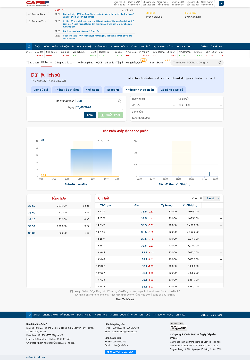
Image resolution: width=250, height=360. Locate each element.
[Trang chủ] (29, 46)
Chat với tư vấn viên (122, 352)
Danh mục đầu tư (39, 21)
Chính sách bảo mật (35, 357)
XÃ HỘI (37, 46)
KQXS (99, 62)
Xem (90, 115)
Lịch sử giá (41, 89)
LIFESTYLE (180, 46)
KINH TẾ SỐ (144, 46)
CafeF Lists (216, 46)
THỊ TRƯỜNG (159, 46)
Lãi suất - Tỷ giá (114, 62)
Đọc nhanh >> (128, 10)
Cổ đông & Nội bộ (172, 89)
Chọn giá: (197, 198)
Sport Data (156, 62)
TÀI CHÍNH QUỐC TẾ (119, 46)
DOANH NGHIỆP (84, 46)
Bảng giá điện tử (38, 14)
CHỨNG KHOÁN (50, 46)
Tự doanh (112, 89)
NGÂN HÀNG (101, 46)
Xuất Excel (112, 115)
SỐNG (170, 46)
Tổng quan (32, 62)
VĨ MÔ (134, 46)
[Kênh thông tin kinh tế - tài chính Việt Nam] (37, 4)
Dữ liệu (204, 46)
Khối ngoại (92, 89)
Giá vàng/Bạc (85, 62)
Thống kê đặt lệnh (67, 89)
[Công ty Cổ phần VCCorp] (178, 330)
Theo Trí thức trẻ (125, 299)
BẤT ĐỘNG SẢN (67, 46)
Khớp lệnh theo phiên (140, 89)
